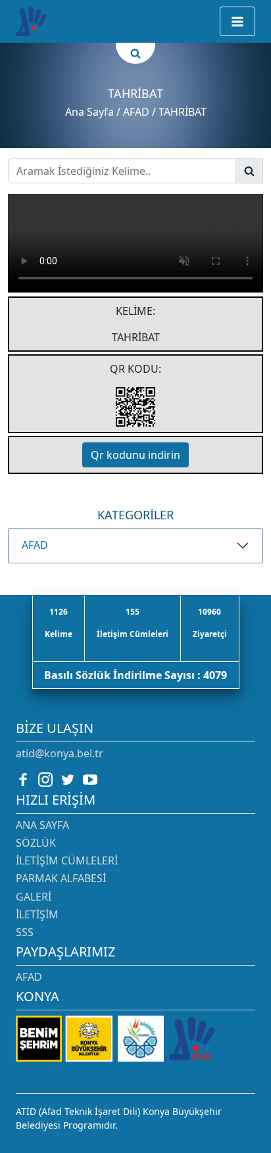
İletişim (37, 914)
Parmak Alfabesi (61, 878)
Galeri (33, 896)
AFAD (35, 545)
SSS (25, 932)
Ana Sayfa (89, 112)
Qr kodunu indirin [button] (135, 455)
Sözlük (36, 842)
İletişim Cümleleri (67, 860)
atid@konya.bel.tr (59, 753)
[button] (237, 21)
